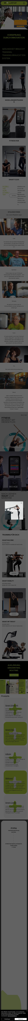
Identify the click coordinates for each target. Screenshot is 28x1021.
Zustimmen (20, 1019)
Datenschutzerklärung (12, 1016)
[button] (21, 518)
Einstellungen (7, 1019)
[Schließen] (26, 1011)
